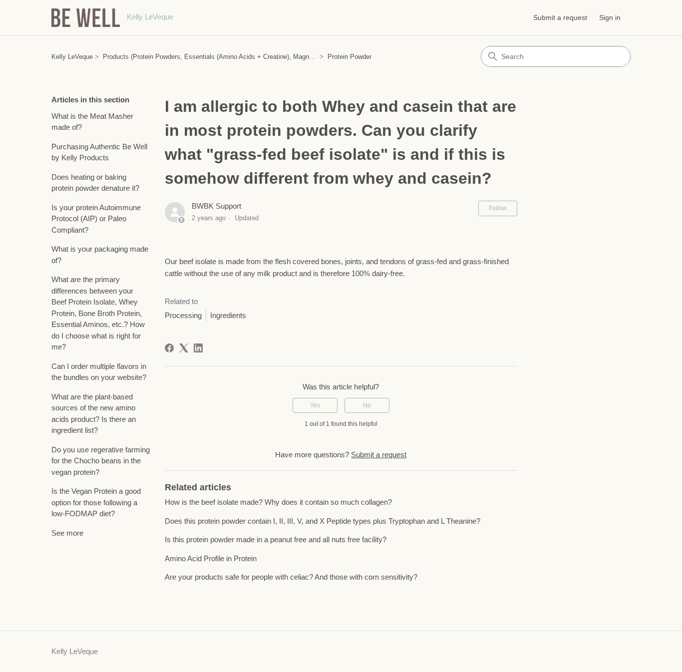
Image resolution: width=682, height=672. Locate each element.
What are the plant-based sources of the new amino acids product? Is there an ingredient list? (93, 413)
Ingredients (228, 315)
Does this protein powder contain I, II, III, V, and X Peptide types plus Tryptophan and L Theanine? (322, 521)
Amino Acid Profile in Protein (211, 558)
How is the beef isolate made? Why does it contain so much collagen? (278, 502)
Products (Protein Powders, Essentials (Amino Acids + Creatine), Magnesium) (216, 56)
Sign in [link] (610, 17)
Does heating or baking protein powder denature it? (95, 183)
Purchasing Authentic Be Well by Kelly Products (99, 152)
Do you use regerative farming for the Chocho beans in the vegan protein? (100, 460)
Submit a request (560, 17)
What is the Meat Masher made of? (92, 122)
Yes (315, 405)
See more (67, 533)
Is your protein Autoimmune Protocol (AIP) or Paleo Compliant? (96, 218)
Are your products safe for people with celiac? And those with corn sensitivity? (291, 577)
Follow (498, 208)
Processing (183, 315)
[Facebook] (169, 347)
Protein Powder (349, 56)
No (367, 405)
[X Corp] (183, 347)
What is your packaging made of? (99, 255)
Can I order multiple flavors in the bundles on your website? (98, 372)
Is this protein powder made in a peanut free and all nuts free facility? (275, 539)
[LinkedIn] (198, 347)
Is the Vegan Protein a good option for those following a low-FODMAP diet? (96, 502)
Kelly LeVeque (72, 56)
